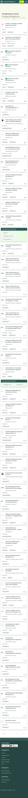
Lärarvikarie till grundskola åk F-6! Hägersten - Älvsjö (13, 300)
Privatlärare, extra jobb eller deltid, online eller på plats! (13, 38)
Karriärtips (4, 782)
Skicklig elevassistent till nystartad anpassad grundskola (12, 501)
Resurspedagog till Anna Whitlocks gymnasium (12, 162)
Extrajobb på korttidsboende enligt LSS (13, 355)
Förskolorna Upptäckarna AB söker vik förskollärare (13, 583)
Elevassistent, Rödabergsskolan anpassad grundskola (13, 652)
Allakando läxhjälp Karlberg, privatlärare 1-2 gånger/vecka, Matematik (13, 515)
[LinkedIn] (5, 786)
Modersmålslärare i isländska (11, 65)
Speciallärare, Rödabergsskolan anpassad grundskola (13, 638)
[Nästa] (24, 733)
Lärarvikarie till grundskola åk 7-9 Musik (13, 217)
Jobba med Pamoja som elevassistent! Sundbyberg (12, 273)
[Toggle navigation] (26, 2)
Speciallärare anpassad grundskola (12, 570)
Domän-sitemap (5, 759)
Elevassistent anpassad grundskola (13, 52)
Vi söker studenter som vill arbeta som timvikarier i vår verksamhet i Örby (13, 611)
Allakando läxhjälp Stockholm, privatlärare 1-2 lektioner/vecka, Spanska (13, 405)
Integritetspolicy (5, 755)
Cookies (3, 757)
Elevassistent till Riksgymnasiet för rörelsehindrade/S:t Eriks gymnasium (14, 327)
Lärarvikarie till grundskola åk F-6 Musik (13, 245)
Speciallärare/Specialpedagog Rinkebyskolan (13, 693)
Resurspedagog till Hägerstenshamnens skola (12, 666)
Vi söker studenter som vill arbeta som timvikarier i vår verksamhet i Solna (13, 597)
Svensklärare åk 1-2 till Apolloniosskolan (11, 93)
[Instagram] (2, 786)
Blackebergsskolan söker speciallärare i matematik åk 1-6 (13, 680)
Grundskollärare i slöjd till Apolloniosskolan (12, 625)
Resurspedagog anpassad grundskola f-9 (12, 556)
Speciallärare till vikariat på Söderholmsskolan (12, 707)
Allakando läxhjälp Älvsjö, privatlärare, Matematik (12, 134)
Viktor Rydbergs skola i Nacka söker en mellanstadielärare (13, 120)
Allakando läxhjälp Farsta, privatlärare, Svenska (12, 542)
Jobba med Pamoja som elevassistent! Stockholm (12, 259)
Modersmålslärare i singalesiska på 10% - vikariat (13, 528)
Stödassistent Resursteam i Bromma (13, 418)
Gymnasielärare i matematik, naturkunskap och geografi (13, 368)
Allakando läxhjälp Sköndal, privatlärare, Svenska (13, 391)
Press (2, 764)
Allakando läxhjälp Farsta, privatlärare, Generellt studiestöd (12, 203)
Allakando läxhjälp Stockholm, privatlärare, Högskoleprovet (13, 341)
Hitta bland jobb (5, 762)
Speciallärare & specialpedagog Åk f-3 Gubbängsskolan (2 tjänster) (13, 107)
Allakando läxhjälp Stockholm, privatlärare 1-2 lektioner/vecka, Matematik (13, 446)
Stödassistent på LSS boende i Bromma (13, 473)
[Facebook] (7, 786)
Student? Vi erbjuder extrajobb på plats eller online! (13, 24)
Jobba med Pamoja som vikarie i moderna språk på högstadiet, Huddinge (12, 287)
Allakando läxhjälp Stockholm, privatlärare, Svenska (13, 189)
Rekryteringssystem (6, 773)
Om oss (3, 753)
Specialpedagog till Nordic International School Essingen (13, 487)
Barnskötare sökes (10, 720)
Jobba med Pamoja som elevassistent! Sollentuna (12, 313)
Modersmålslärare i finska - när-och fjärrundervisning (13, 148)
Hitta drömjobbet (5, 780)
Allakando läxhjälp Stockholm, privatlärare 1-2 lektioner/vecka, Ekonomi (13, 175)
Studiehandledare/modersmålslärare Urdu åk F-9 (13, 432)
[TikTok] (10, 786)
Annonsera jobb (5, 771)
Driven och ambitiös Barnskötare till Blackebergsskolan (12, 79)
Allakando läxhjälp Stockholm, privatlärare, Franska (13, 460)
